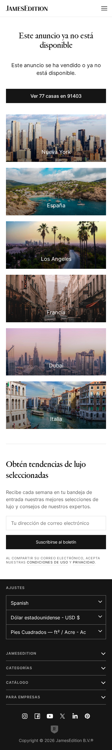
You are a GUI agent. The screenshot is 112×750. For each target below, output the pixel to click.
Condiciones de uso (47, 562)
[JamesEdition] (26, 8)
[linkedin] (74, 716)
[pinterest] (87, 716)
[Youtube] (49, 716)
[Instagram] (24, 716)
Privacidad (84, 562)
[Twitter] (62, 716)
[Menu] (104, 8)
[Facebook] (37, 716)
